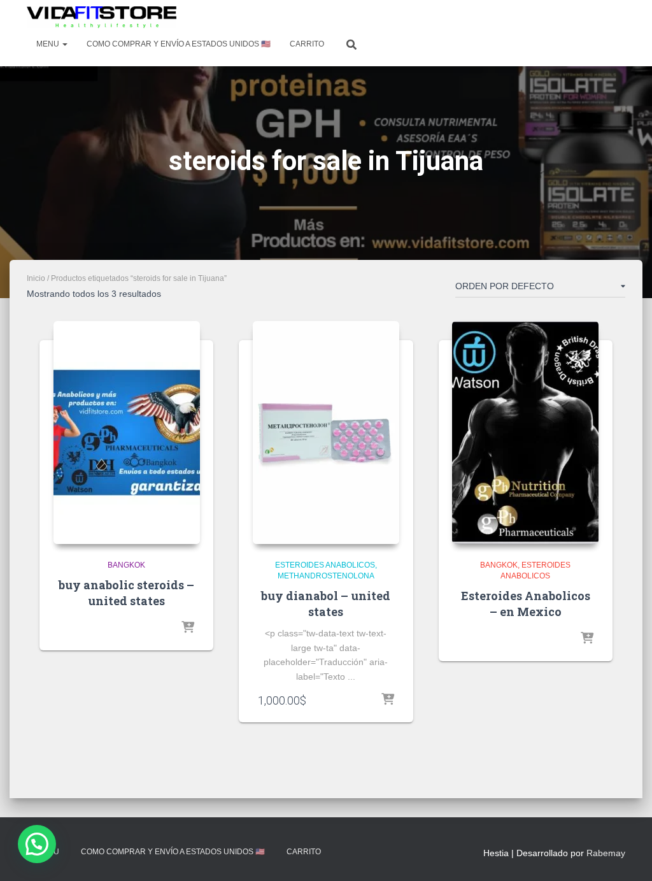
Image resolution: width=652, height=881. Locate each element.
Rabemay (605, 853)
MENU (48, 43)
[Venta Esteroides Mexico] (101, 17)
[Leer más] (187, 628)
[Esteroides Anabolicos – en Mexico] (525, 432)
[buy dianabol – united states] (326, 432)
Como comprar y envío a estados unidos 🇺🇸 (179, 43)
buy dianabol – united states (325, 603)
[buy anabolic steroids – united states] (126, 432)
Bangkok (126, 565)
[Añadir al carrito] (387, 700)
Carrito (307, 43)
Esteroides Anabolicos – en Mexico (525, 603)
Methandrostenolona (326, 575)
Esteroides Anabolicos (325, 565)
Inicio (36, 278)
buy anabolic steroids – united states (126, 592)
